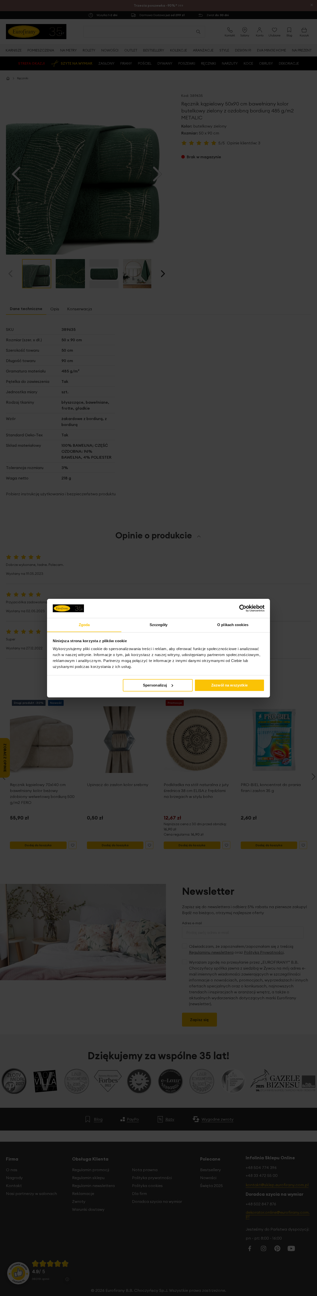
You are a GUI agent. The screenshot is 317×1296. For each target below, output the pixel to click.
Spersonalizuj (155, 685)
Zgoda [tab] (84, 624)
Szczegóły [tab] (159, 624)
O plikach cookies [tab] (232, 624)
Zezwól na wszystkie (229, 685)
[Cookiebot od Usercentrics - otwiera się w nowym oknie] (242, 608)
